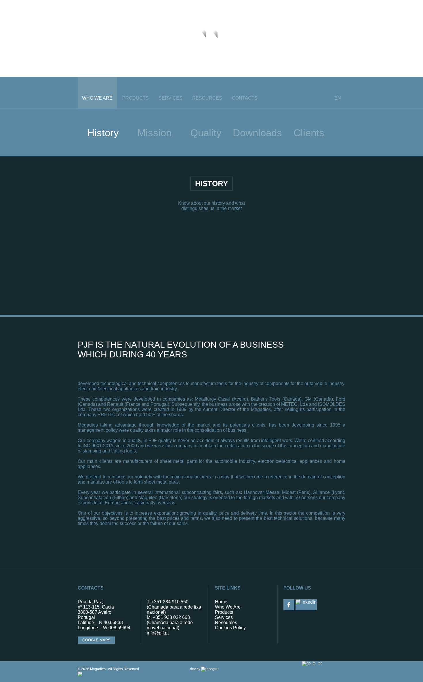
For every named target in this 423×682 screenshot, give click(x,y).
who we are (97, 98)
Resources (207, 98)
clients (309, 132)
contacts (245, 98)
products (135, 98)
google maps (96, 640)
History (103, 132)
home (221, 601)
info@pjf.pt (158, 632)
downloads (257, 132)
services (170, 98)
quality (206, 132)
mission (154, 132)
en (337, 98)
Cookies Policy (230, 627)
